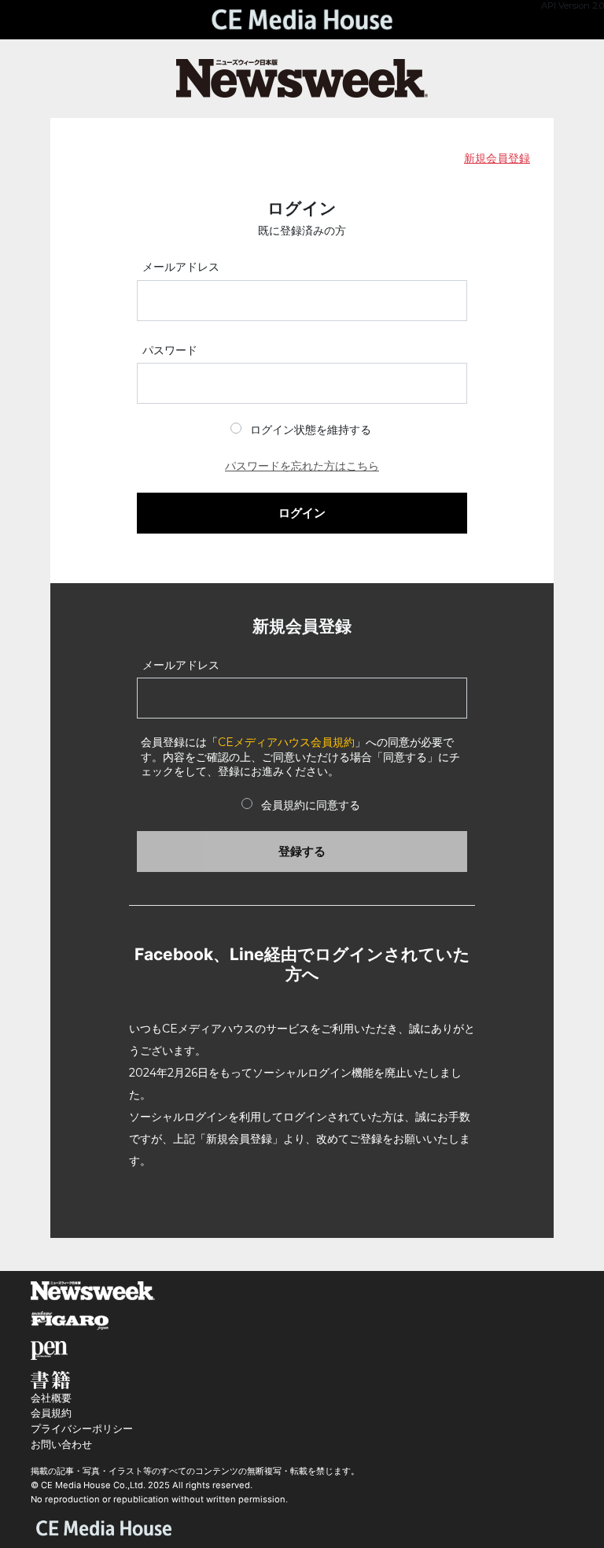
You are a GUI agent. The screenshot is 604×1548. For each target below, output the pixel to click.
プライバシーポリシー (82, 1429)
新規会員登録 (497, 158)
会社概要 (51, 1398)
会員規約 (51, 1413)
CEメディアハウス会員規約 (286, 742)
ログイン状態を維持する (310, 430)
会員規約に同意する (310, 805)
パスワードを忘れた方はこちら (302, 466)
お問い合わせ (61, 1444)
